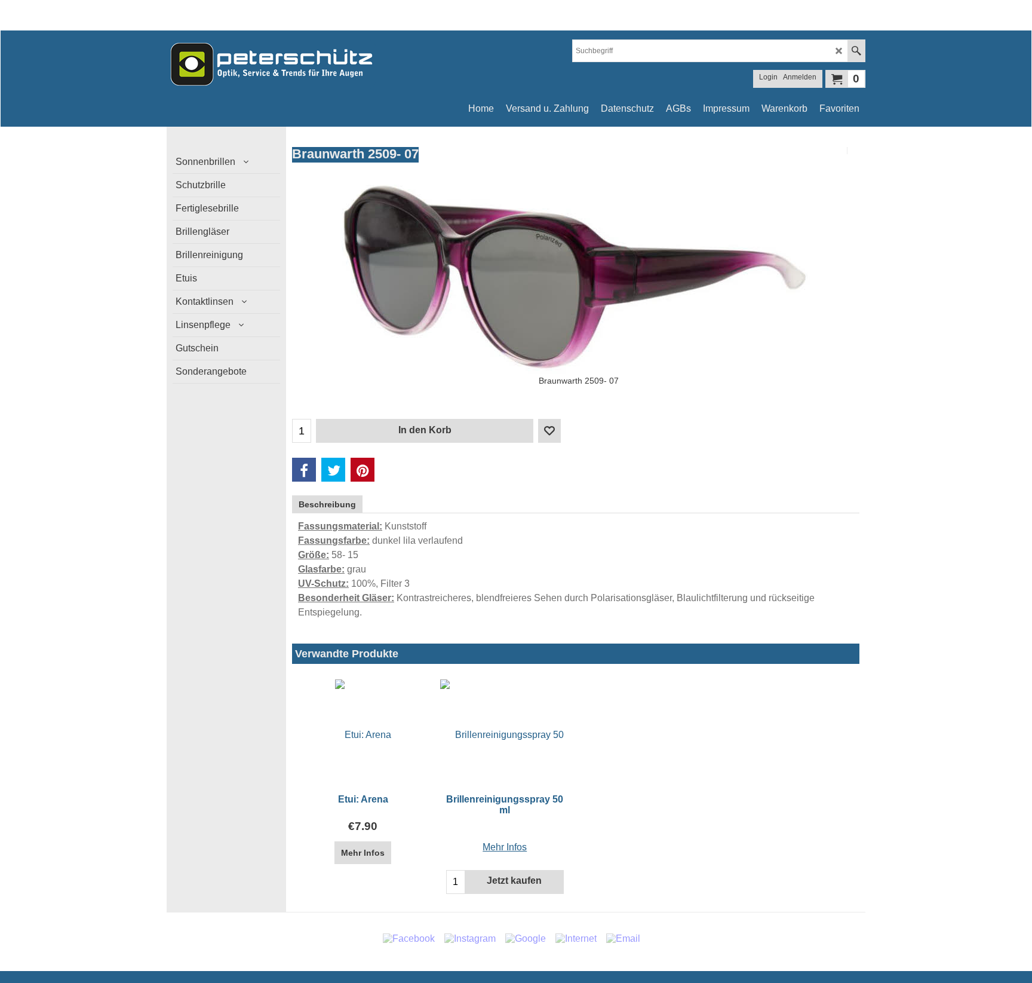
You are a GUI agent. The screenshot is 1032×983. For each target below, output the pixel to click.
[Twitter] (333, 470)
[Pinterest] (362, 470)
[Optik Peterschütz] (271, 64)
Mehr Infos (363, 853)
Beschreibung (327, 504)
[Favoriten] (549, 430)
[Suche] (856, 51)
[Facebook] (304, 470)
